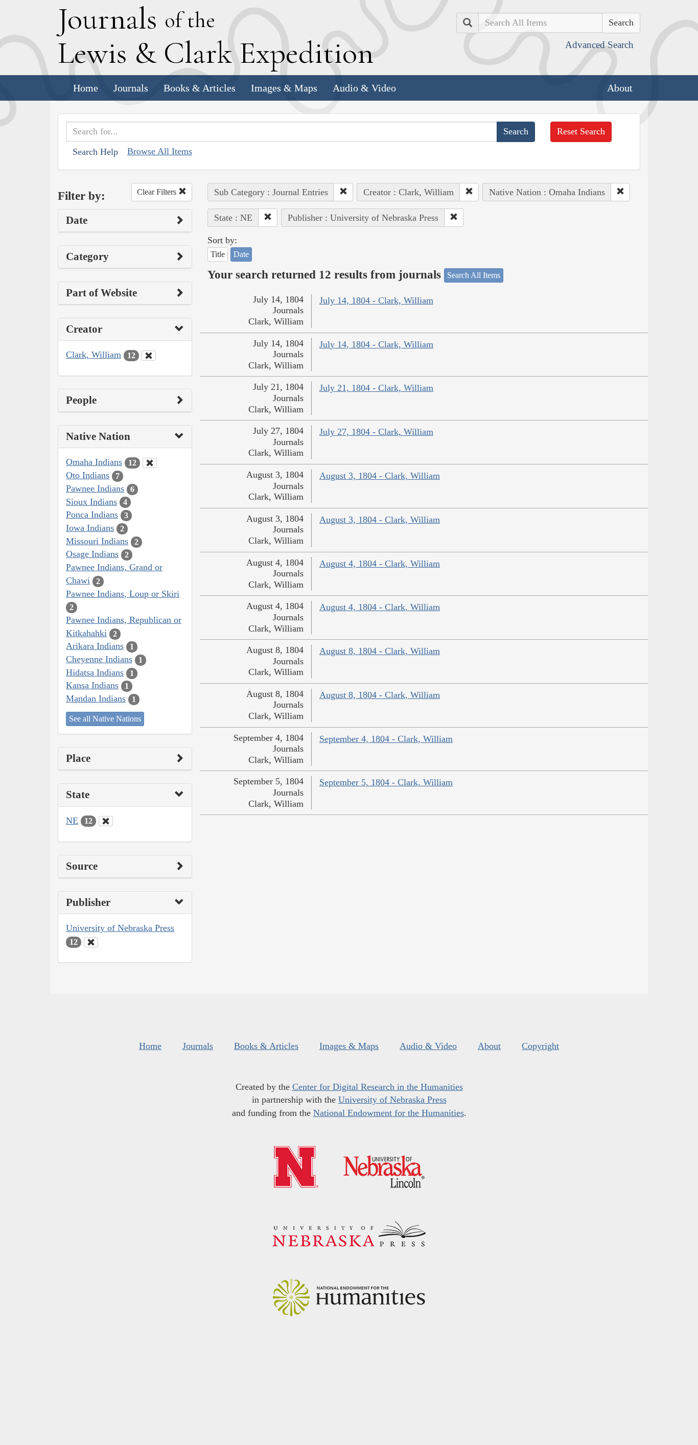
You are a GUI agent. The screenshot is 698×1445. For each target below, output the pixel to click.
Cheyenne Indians (99, 659)
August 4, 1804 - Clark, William (379, 563)
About (620, 88)
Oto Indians (87, 475)
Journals (130, 88)
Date (241, 254)
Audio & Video (364, 88)
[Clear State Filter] (106, 821)
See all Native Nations (105, 718)
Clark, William (93, 354)
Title (218, 254)
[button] (343, 192)
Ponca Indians (92, 514)
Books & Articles (200, 88)
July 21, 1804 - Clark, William (376, 388)
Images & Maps (284, 88)
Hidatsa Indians (95, 672)
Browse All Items (159, 151)
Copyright (540, 1046)
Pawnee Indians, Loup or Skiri (122, 594)
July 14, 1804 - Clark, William (376, 300)
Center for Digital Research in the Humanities (377, 1087)
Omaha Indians (94, 462)
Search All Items (473, 275)
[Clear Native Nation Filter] (150, 463)
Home (85, 88)
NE (72, 820)
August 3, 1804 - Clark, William (379, 476)
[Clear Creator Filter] (149, 356)
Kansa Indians (92, 685)
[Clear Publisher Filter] (91, 942)
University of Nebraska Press (120, 928)
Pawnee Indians (95, 488)
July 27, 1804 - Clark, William (376, 432)
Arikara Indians (95, 646)
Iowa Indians (90, 528)
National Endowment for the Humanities (388, 1113)
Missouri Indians (97, 541)
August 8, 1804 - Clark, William (379, 651)
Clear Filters (157, 192)
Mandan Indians (96, 698)
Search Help (95, 152)
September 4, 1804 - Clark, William (386, 739)
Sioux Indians (91, 502)
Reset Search (581, 131)
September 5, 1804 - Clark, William (386, 782)
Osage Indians (92, 554)
